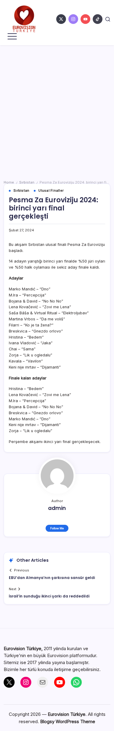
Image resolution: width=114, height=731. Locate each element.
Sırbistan (26, 182)
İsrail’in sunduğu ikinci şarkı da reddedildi (49, 596)
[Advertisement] (57, 105)
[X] (9, 682)
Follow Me (57, 528)
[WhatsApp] (76, 682)
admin (57, 508)
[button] (107, 19)
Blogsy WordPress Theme (67, 721)
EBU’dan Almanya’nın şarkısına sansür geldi (52, 577)
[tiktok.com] (97, 19)
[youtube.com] (85, 19)
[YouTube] (59, 682)
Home (9, 182)
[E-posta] (42, 682)
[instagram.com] (73, 19)
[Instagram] (25, 682)
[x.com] (61, 19)
